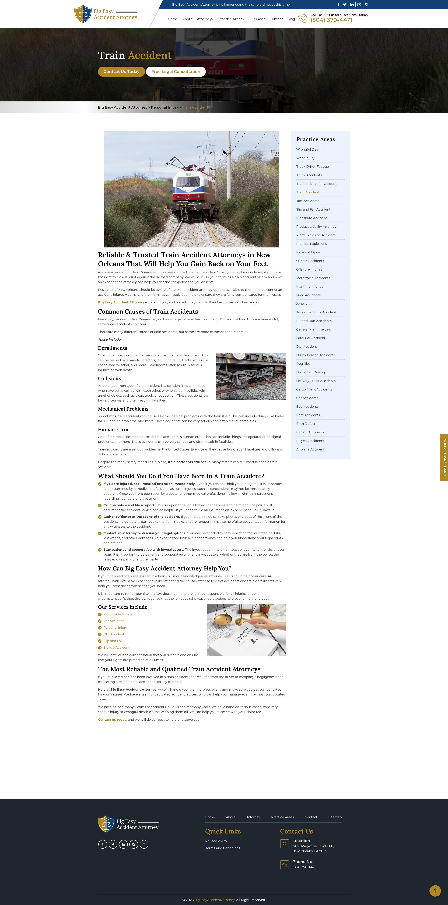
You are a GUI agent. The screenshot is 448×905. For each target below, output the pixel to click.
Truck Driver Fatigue (312, 167)
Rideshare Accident (311, 218)
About (187, 19)
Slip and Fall (113, 641)
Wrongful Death (309, 149)
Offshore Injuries (309, 269)
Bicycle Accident (116, 648)
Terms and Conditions (222, 848)
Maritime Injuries (309, 287)
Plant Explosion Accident (316, 235)
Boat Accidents (308, 415)
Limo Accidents (308, 295)
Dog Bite (303, 364)
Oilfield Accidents (310, 261)
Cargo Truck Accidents (314, 389)
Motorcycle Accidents (313, 278)
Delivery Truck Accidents (316, 381)
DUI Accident (113, 634)
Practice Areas (230, 19)
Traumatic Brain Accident (316, 184)
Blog (291, 19)
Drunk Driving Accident (315, 355)
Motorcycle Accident (119, 614)
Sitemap (335, 817)
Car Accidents (307, 398)
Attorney (204, 19)
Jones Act (304, 304)
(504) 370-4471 (331, 20)
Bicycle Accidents (310, 441)
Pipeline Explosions (311, 244)
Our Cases (257, 19)
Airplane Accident (310, 449)
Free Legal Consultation (176, 71)
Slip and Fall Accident (313, 209)
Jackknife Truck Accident (316, 312)
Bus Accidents (307, 407)
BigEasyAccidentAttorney (215, 900)
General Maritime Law (313, 329)
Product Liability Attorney (316, 227)
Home (173, 19)
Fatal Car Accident (310, 338)
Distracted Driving (310, 372)
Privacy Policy (216, 841)
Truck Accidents (309, 175)
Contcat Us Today (121, 71)
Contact (276, 19)
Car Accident (113, 621)
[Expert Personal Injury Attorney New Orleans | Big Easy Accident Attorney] (105, 13)
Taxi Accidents (307, 201)
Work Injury (305, 158)
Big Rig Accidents (310, 432)
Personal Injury (115, 628)
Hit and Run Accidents (314, 321)
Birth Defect (305, 424)
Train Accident (307, 192)
